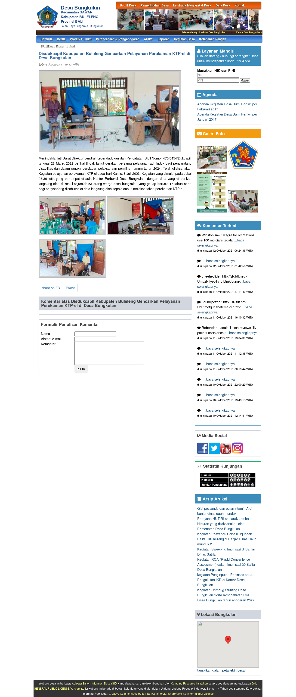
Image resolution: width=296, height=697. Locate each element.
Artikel (148, 39)
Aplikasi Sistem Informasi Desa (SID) (94, 683)
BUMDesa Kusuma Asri (57, 46)
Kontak (239, 5)
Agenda (209, 94)
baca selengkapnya (220, 260)
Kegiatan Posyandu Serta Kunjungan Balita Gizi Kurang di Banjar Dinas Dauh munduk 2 (226, 538)
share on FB (51, 287)
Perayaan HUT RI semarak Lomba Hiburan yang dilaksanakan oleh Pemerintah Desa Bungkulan (223, 523)
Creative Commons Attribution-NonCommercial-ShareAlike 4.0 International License (161, 693)
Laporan (164, 39)
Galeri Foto (213, 134)
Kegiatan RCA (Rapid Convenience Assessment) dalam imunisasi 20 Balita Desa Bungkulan (226, 564)
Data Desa (223, 5)
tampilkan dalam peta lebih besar (221, 670)
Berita (61, 39)
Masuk (245, 80)
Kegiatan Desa (184, 39)
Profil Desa (128, 5)
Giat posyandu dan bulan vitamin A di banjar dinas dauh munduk (224, 511)
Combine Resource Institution (189, 683)
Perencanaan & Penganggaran (117, 39)
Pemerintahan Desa (155, 5)
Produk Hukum (81, 39)
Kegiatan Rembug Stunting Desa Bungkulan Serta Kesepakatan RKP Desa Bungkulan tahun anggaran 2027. (226, 594)
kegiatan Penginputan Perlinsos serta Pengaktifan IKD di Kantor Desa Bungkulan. (224, 579)
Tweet (70, 287)
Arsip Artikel (214, 499)
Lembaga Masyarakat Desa (192, 5)
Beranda (46, 39)
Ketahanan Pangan (212, 39)
